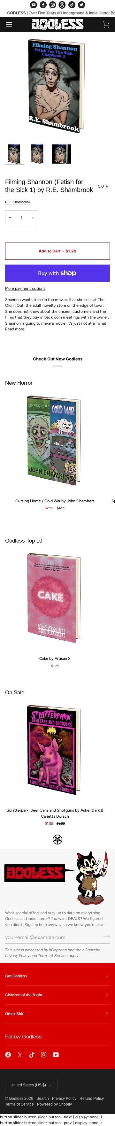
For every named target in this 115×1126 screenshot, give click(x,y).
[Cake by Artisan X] (55, 601)
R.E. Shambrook (18, 202)
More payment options (25, 288)
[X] (20, 1055)
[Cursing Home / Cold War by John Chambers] (55, 443)
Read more (14, 329)
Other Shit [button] (14, 1014)
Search (42, 1098)
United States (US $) (28, 1085)
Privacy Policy (17, 955)
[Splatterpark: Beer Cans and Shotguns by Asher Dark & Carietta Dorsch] (55, 752)
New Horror (19, 383)
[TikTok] (72, 5)
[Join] (104, 936)
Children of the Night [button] (23, 995)
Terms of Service (53, 955)
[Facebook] (43, 5)
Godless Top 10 (23, 541)
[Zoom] (17, 129)
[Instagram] (53, 5)
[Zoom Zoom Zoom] (57, 88)
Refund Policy (92, 1098)
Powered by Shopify (54, 1104)
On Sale (14, 693)
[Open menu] (14, 24)
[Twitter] (81, 5)
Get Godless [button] (16, 976)
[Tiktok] (31, 1055)
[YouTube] (33, 5)
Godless (16, 1098)
